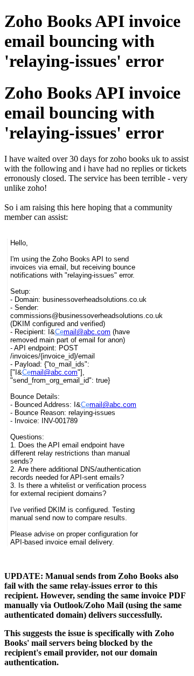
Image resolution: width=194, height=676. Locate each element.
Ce (59, 332)
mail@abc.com (87, 332)
